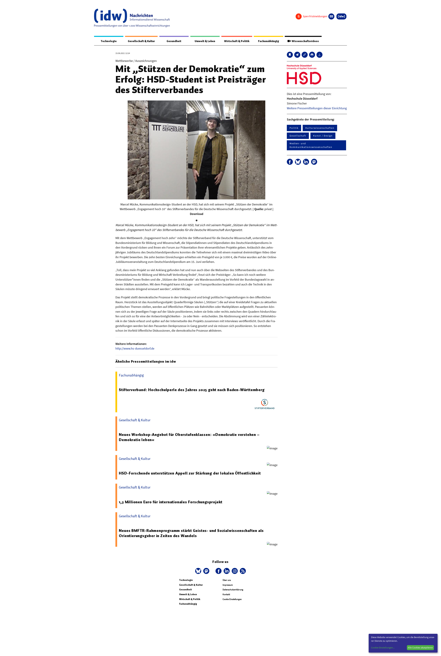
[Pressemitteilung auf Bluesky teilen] (298, 162)
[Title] (305, 55)
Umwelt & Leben (205, 41)
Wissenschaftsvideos (305, 41)
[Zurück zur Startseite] (132, 18)
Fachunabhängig (268, 41)
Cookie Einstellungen (232, 599)
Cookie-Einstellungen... (382, 647)
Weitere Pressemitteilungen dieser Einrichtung (317, 108)
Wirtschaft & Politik (236, 41)
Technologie (109, 41)
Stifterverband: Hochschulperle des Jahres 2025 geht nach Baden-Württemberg (191, 390)
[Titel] (290, 55)
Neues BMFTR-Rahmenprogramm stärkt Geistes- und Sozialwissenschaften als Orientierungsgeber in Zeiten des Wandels (191, 533)
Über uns (227, 580)
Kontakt (226, 594)
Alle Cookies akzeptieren (420, 647)
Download (196, 214)
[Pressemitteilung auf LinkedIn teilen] (306, 162)
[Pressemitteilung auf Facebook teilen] (290, 162)
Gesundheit (174, 41)
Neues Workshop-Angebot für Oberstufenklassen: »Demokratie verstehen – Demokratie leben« (189, 437)
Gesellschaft (298, 135)
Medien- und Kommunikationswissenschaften (311, 145)
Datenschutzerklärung (233, 589)
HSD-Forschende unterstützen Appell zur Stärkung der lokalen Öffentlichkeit (190, 473)
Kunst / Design (323, 135)
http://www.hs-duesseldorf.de (134, 348)
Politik (294, 127)
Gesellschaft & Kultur (141, 41)
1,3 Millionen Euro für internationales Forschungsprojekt (170, 502)
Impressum (228, 584)
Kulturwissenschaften (319, 127)
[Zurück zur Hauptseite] (341, 16)
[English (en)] (331, 16)
